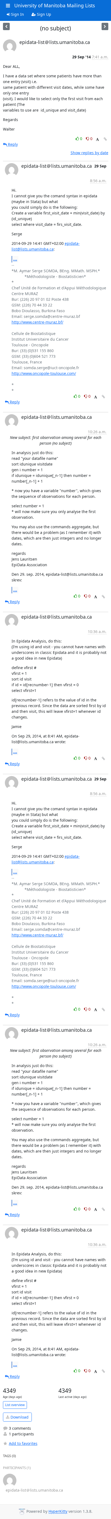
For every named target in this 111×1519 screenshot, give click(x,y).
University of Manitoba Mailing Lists (54, 5)
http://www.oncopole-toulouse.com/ (44, 373)
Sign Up (43, 14)
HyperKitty (57, 1511)
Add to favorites (23, 1443)
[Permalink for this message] (105, 139)
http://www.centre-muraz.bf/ (37, 322)
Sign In (17, 14)
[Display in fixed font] (97, 139)
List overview (15, 1405)
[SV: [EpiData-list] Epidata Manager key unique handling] (105, 26)
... (15, 259)
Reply (12, 144)
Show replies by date (89, 152)
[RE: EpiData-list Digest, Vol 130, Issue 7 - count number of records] (6, 26)
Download (19, 1417)
